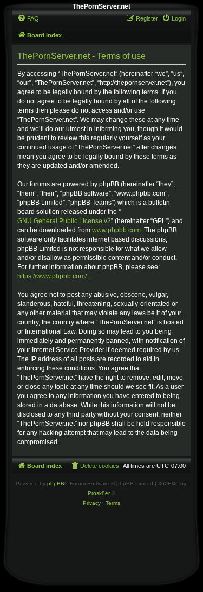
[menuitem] (28, 18)
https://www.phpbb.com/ (52, 276)
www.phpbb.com (116, 230)
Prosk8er (99, 493)
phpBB (55, 483)
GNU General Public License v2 (64, 221)
